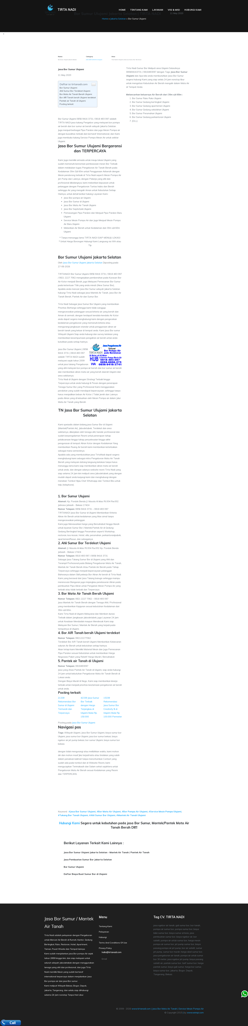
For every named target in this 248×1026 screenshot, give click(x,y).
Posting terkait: (67, 104)
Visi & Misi (174, 9)
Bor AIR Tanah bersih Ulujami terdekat (78, 97)
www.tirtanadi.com (141, 1008)
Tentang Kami (139, 9)
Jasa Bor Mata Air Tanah (164, 1008)
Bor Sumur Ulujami (68, 87)
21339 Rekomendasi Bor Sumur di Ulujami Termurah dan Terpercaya (67, 705)
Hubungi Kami (192, 9)
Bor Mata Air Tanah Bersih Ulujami (76, 94)
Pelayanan (104, 931)
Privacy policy (105, 948)
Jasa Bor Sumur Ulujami (83, 722)
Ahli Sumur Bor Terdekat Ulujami (75, 91)
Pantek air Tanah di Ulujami (73, 101)
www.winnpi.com (195, 1012)
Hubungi (103, 937)
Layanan (157, 9)
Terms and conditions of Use (113, 942)
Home (122, 9)
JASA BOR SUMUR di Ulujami (94, 59)
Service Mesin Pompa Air (191, 1008)
